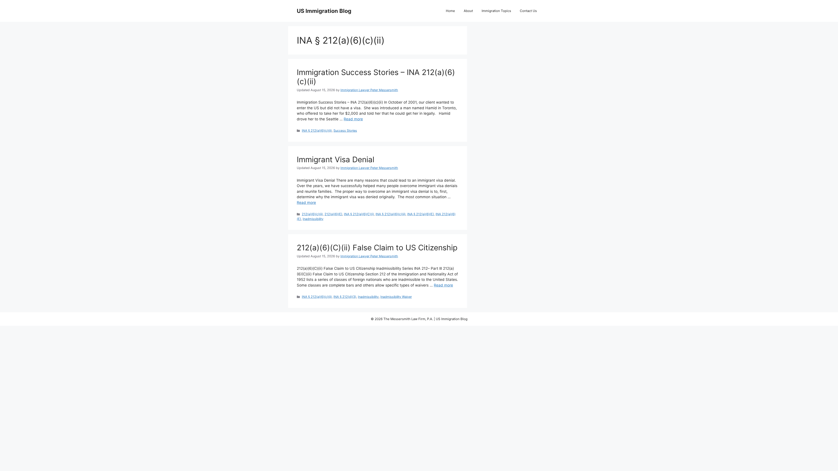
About (468, 11)
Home (450, 11)
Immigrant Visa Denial (335, 159)
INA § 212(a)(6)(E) (420, 214)
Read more (353, 119)
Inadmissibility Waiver (396, 297)
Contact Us (528, 11)
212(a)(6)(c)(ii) (312, 214)
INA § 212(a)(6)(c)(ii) (317, 130)
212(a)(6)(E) (333, 214)
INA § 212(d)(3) (344, 297)
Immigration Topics (496, 11)
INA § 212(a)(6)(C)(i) (359, 214)
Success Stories (345, 130)
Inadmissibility (313, 219)
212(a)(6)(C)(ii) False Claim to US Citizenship (377, 247)
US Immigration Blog (324, 11)
